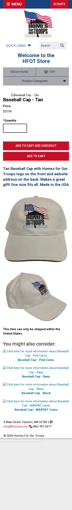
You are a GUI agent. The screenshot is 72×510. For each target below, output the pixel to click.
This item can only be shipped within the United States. (31, 331)
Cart (52, 71)
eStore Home (19, 72)
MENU (16, 4)
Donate (59, 4)
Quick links (16, 45)
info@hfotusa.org (15, 426)
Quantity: (10, 120)
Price (7, 106)
